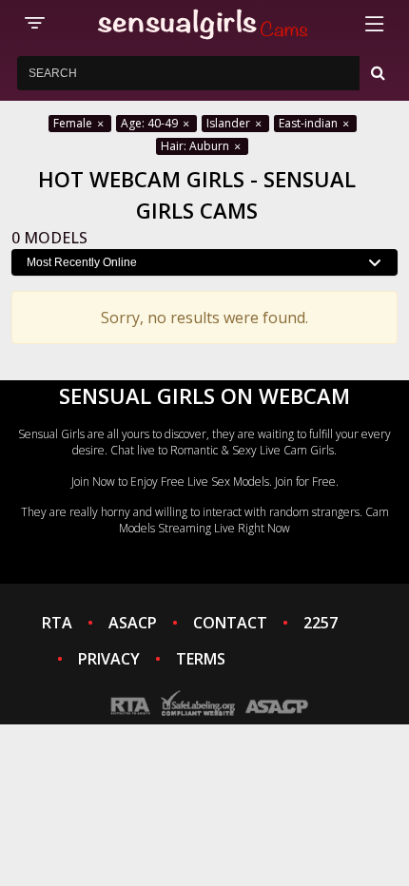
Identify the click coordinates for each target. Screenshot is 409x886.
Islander (229, 123)
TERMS (200, 658)
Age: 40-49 (151, 123)
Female (74, 123)
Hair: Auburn (196, 146)
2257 (320, 622)
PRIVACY (109, 658)
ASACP (132, 622)
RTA (57, 622)
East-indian (310, 123)
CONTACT (230, 622)
